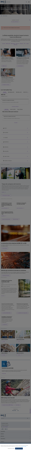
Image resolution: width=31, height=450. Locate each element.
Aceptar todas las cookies (19, 448)
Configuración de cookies (11, 448)
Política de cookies (23, 446)
